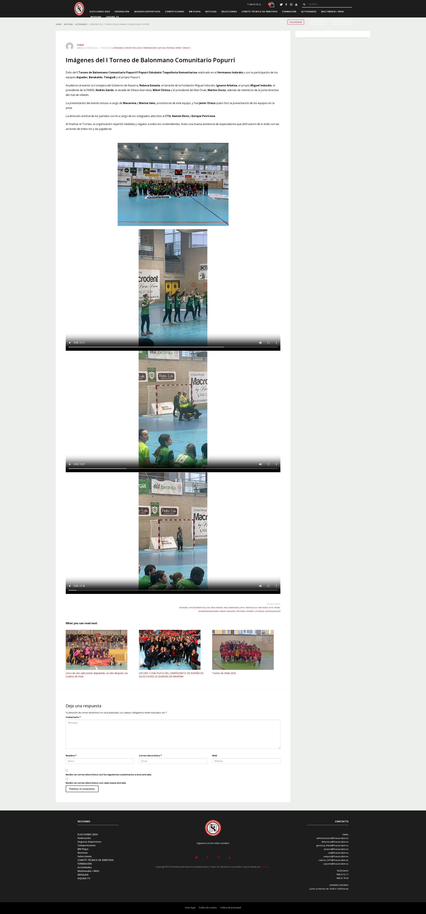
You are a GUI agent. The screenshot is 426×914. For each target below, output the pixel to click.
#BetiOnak (263, 608)
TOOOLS (265, 866)
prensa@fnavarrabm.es (336, 849)
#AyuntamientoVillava (199, 608)
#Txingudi (259, 611)
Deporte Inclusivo (133, 48)
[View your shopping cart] (271, 4)
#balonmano (217, 608)
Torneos (186, 48)
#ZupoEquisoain (272, 611)
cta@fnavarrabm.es (338, 852)
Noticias (162, 48)
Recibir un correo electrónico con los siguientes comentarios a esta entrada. (109, 774)
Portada (170, 48)
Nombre (71, 755)
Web (214, 755)
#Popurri (240, 611)
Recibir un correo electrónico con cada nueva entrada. (96, 782)
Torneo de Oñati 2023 (224, 673)
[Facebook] (286, 4)
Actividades (118, 48)
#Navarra (231, 611)
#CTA (271, 608)
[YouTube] (296, 4)
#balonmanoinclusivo (234, 608)
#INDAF (223, 611)
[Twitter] (281, 4)
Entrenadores (150, 48)
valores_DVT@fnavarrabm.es (333, 860)
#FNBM (277, 608)
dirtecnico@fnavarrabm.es (334, 841)
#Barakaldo (251, 608)
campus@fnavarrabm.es (335, 856)
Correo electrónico (150, 755)
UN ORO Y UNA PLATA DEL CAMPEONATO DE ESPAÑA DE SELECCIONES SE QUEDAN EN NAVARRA (171, 674)
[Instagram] (291, 4)
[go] (304, 4)
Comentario (73, 717)
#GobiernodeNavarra (209, 611)
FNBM (80, 44)
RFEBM (178, 48)
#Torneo (250, 611)
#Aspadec (183, 608)
